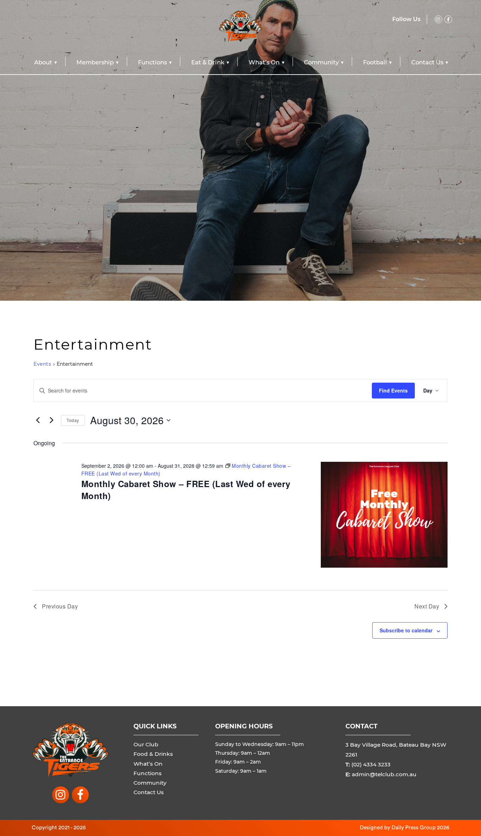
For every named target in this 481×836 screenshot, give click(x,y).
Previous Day (60, 606)
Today (73, 420)
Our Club (145, 744)
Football (375, 62)
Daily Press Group (414, 827)
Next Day (426, 606)
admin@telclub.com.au (384, 774)
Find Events (393, 390)
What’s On (264, 62)
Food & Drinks (153, 754)
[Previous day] (37, 420)
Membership (95, 62)
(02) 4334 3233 (371, 764)
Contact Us (427, 62)
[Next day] (51, 420)
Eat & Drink (207, 62)
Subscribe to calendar (406, 630)
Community (321, 62)
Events (42, 364)
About (43, 62)
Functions (152, 62)
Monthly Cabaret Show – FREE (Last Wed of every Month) (186, 490)
